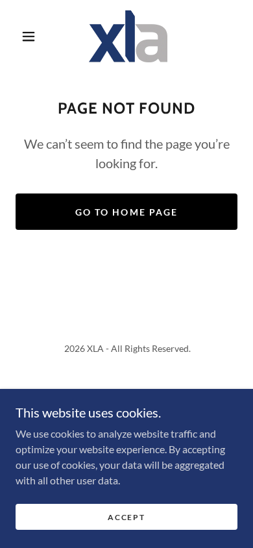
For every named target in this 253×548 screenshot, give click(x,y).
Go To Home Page (126, 212)
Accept (126, 517)
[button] (29, 36)
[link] (128, 36)
